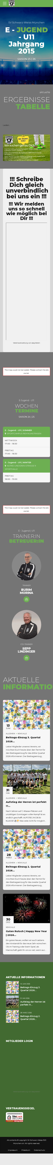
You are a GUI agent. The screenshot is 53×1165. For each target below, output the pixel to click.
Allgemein (10, 734)
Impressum (13, 1150)
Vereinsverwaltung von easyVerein (26, 343)
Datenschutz (39, 1150)
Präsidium (25, 1150)
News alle (22, 734)
